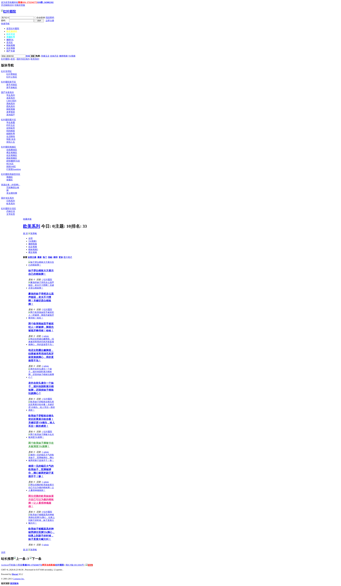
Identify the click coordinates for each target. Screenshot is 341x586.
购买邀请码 (11, 31)
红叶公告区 (11, 77)
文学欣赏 (10, 214)
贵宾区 (9, 42)
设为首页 (5, 2)
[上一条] (20, 559)
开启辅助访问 (7, 5)
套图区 (9, 180)
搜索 (28, 56)
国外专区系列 (23, 59)
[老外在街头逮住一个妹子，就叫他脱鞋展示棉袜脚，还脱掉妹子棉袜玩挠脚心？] (42, 377)
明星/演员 (10, 139)
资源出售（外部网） (10, 185)
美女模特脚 (11, 193)
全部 (30, 238)
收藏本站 (14, 2)
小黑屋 (19, 565)
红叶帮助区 (11, 74)
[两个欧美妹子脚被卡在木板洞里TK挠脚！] (42, 437)
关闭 (3, 552)
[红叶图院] (8, 11)
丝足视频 (10, 48)
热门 (45, 257)
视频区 (9, 177)
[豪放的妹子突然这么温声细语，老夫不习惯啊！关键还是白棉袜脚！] (42, 288)
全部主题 (32, 257)
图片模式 (68, 257)
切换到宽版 (19, 5)
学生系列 (10, 95)
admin (46, 336)
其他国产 (10, 115)
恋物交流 (10, 211)
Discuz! (15, 574)
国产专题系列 (7, 92)
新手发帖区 (11, 87)
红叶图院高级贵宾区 (10, 174)
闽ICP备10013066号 (75, 565)
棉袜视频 (10, 45)
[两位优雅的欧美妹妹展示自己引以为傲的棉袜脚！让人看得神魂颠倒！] (42, 490)
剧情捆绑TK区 (13, 161)
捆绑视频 (63, 56)
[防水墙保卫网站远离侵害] (87, 565)
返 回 (25, 233)
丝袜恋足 (54, 56)
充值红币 (10, 37)
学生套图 (10, 122)
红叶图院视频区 (8, 147)
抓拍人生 (10, 142)
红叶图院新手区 (8, 82)
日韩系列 (10, 201)
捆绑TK (10, 40)
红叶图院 (5, 59)
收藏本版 (27, 219)
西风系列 (10, 106)
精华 (55, 257)
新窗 (25, 257)
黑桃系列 (10, 103)
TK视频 (71, 56)
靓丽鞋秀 (10, 133)
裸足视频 (32, 252)
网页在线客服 (48, 565)
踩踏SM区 (11, 166)
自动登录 (40, 17)
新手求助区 (11, 85)
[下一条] (35, 559)
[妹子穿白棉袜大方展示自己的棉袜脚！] (42, 265)
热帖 (50, 257)
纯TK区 (10, 164)
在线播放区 (11, 150)
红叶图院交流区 (8, 208)
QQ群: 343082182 (45, 2)
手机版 (12, 565)
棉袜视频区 (11, 158)
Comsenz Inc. (19, 579)
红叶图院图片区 (8, 120)
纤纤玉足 (10, 125)
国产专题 (10, 51)
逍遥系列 (10, 98)
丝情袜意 (10, 128)
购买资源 (10, 34)
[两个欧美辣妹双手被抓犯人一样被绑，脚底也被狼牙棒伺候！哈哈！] (42, 318)
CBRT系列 (11, 101)
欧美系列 (35, 59)
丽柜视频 (10, 109)
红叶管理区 (6, 71)
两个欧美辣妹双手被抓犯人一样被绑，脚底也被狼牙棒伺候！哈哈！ (41, 327)
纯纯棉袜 (10, 131)
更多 (61, 257)
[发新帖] (32, 233)
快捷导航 (5, 23)
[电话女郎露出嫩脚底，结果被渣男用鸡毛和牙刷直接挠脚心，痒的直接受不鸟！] (42, 344)
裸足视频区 (11, 152)
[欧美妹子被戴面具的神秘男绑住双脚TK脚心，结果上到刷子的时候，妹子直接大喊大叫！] (42, 523)
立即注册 (50, 20)
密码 (3, 20)
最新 (39, 257)
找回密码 (50, 17)
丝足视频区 (11, 155)
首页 (12, 28)
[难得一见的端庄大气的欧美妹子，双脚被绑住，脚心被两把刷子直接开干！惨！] (42, 460)
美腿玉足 (45, 56)
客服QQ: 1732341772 (27, 2)
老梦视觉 (10, 112)
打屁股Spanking (13, 169)
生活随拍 (10, 136)
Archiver (5, 565)
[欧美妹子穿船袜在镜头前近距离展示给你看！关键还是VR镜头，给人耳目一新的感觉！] (42, 410)
